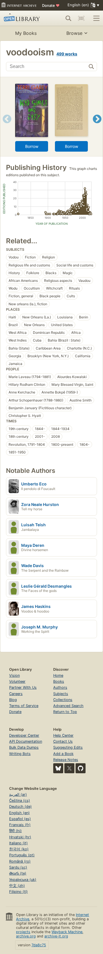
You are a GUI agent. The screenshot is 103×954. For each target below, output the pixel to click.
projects (23, 932)
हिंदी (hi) (15, 831)
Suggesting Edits (68, 747)
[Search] (68, 18)
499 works (66, 53)
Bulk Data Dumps (24, 747)
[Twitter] (69, 768)
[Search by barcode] (81, 18)
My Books (26, 33)
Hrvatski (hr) (20, 837)
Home (58, 675)
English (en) (19, 813)
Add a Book (63, 754)
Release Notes (65, 760)
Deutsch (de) (20, 806)
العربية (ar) (18, 794)
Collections (62, 700)
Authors (60, 687)
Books (58, 681)
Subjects (60, 694)
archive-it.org (56, 936)
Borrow (31, 146)
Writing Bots (20, 754)
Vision (14, 675)
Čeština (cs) (19, 800)
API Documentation (25, 741)
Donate (51, 5)
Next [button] (97, 126)
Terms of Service (23, 706)
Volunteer (17, 681)
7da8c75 (38, 945)
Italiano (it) (18, 843)
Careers (16, 694)
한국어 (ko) (19, 849)
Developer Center (24, 735)
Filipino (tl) (18, 891)
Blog (13, 700)
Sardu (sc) (18, 867)
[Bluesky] (58, 768)
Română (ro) (20, 861)
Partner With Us (23, 687)
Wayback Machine (67, 932)
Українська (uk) (22, 879)
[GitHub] (81, 768)
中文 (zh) (17, 885)
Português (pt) (22, 855)
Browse (74, 33)
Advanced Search (68, 706)
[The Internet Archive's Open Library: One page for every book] (22, 18)
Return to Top (65, 712)
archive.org (26, 936)
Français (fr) (20, 825)
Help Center (63, 735)
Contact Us (63, 741)
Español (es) (20, 819)
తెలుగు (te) (17, 873)
